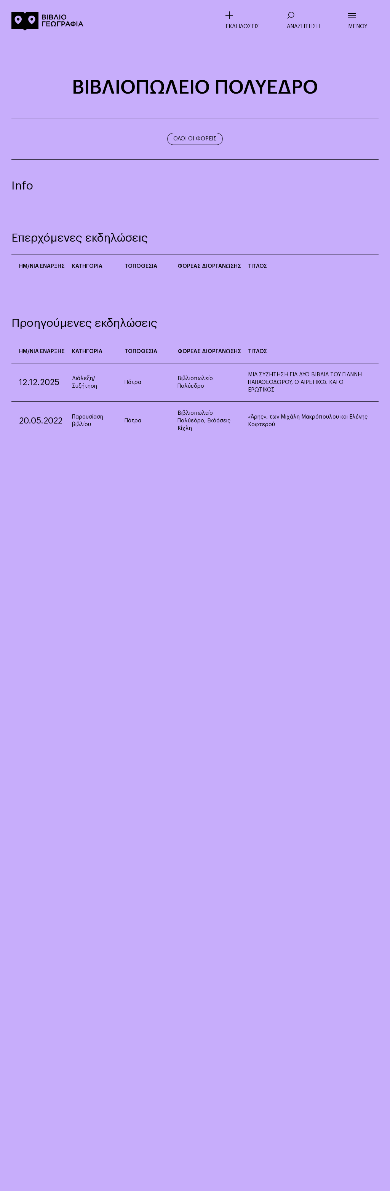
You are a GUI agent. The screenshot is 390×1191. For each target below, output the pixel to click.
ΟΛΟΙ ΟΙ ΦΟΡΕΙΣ (195, 139)
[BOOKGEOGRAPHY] (47, 20)
